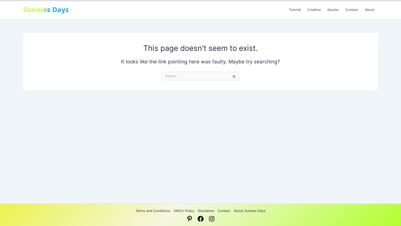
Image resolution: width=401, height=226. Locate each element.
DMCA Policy (184, 211)
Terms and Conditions (153, 211)
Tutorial (295, 10)
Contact (351, 10)
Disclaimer (206, 211)
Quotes (333, 10)
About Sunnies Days (249, 211)
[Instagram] (212, 219)
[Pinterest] (190, 219)
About (369, 10)
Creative (314, 10)
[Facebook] (201, 219)
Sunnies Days (46, 9)
